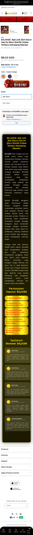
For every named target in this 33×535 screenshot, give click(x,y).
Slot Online (6, 103)
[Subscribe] (26, 505)
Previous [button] (2, 3)
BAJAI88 (13, 524)
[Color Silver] (16, 76)
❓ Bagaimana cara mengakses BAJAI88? (14, 304)
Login (9, 532)
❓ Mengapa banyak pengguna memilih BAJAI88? (14, 330)
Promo (3, 532)
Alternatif (23, 532)
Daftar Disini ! (16, 4)
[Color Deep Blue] (10, 76)
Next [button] (31, 3)
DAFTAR (25, 19)
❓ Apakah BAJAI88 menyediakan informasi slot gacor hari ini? (15, 312)
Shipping (10, 60)
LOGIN (8, 19)
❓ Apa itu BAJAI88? (14, 298)
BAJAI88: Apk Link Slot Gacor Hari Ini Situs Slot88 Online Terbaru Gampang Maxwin (16, 3)
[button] (2, 13)
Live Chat (28, 532)
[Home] (11, 13)
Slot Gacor (6, 97)
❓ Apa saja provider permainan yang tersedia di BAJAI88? (16, 321)
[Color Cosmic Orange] (3, 76)
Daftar (16, 532)
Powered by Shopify (21, 524)
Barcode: (13, 47)
